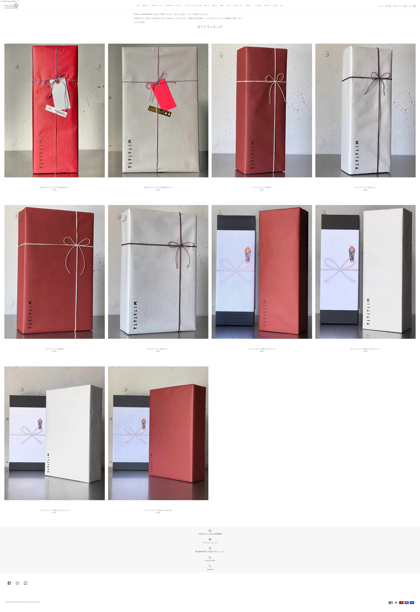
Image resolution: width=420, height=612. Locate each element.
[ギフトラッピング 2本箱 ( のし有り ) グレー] (54, 433)
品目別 (213, 5)
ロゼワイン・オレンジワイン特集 (193, 5)
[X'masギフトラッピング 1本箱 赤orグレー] (54, 110)
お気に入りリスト (238, 5)
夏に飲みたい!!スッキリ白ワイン (174, 5)
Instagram (275, 5)
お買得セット (145, 5)
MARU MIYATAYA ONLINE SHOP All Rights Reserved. (25, 602)
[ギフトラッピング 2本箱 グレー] (158, 272)
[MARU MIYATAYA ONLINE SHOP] (11, 6)
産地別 (221, 5)
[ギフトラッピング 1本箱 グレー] (365, 110)
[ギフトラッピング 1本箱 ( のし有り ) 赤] (262, 272)
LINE (281, 5)
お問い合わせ (267, 5)
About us (229, 5)
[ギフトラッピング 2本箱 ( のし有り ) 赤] (158, 433)
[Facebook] (9, 583)
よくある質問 (258, 5)
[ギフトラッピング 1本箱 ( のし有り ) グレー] (365, 272)
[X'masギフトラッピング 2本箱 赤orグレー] (158, 110)
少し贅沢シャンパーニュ (157, 5)
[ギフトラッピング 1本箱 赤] (262, 110)
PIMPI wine (206, 5)
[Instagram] (17, 583)
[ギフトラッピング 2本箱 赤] (54, 272)
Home (138, 5)
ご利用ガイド (248, 5)
